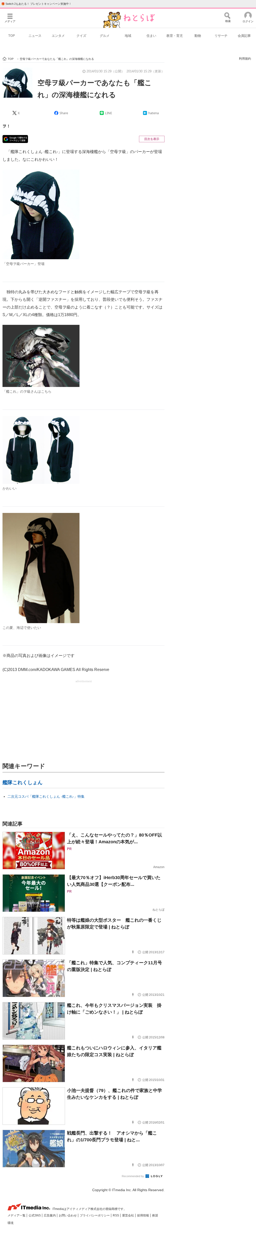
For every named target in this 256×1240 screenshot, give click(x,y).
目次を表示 (151, 139)
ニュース (35, 36)
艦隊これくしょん (22, 782)
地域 (128, 36)
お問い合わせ (68, 1215)
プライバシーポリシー (95, 1215)
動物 (197, 36)
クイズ (81, 36)
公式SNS (35, 1215)
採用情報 (143, 1215)
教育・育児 (174, 36)
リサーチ (221, 36)
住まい (151, 36)
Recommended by (133, 1176)
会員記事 (244, 36)
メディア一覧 (17, 1215)
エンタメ (58, 36)
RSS (116, 1215)
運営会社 (128, 1215)
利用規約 (245, 58)
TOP (11, 36)
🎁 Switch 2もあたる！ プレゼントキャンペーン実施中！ (36, 3)
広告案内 (50, 1215)
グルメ (105, 36)
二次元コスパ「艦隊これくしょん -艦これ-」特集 (46, 796)
